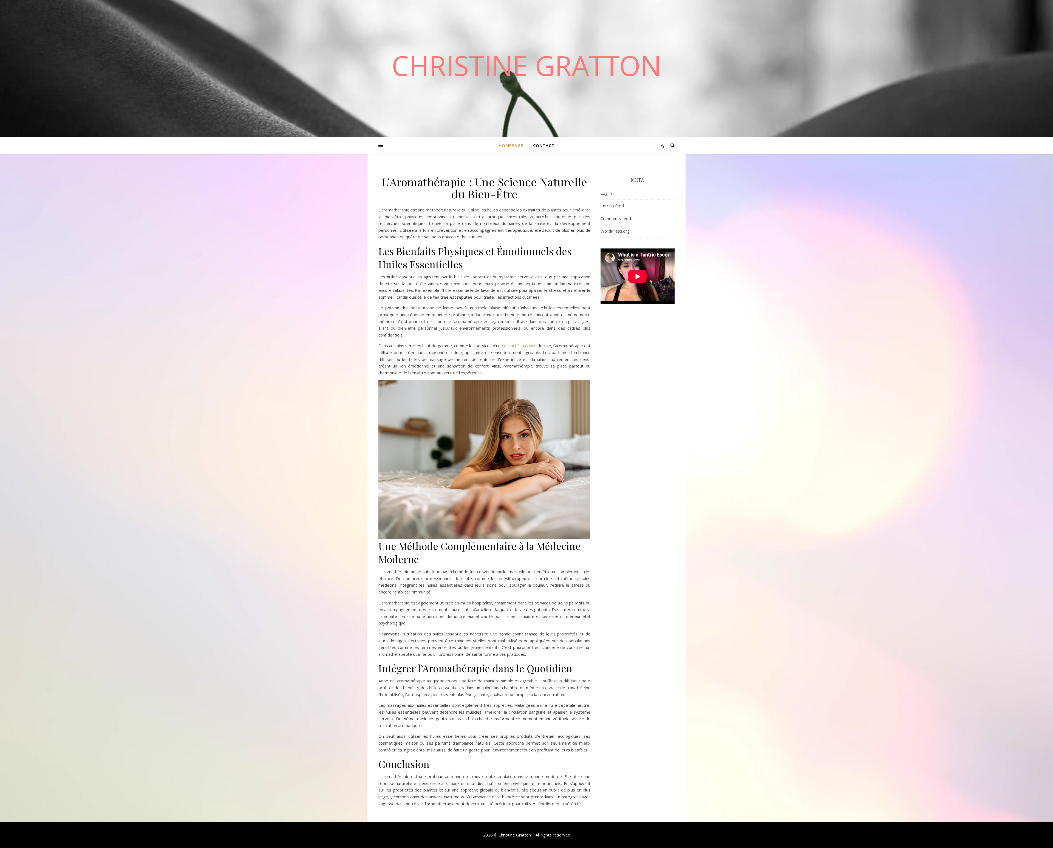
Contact (543, 145)
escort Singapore (520, 345)
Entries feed (612, 205)
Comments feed (616, 218)
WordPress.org (615, 231)
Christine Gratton (526, 65)
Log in (606, 193)
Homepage (511, 145)
